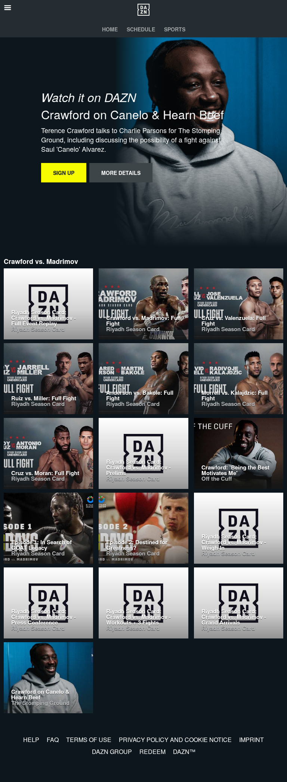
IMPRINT (251, 739)
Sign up (63, 172)
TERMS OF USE (88, 739)
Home (110, 29)
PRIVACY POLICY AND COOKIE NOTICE (175, 739)
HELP (31, 739)
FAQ (53, 739)
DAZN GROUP (112, 751)
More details (121, 172)
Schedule (141, 29)
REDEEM (152, 751)
